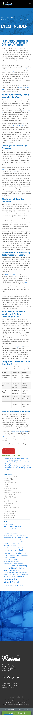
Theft (5, 509)
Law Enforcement (20, 545)
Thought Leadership (10, 511)
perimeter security (23, 555)
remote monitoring (19, 566)
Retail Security (16, 570)
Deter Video (7, 496)
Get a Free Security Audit (8, 451)
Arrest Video (7, 479)
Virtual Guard (8, 517)
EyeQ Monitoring (9, 498)
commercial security (20, 535)
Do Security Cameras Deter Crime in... (16, 702)
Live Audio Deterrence (9, 547)
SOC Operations (7, 574)
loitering (4, 169)
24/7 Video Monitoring (8, 524)
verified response (9, 576)
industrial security (15, 543)
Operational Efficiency (11, 555)
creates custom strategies (20, 431)
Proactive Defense (9, 557)
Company (7, 490)
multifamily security (10, 553)
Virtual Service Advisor (13, 585)
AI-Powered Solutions (11, 529)
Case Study (7, 486)
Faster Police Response (9, 541)
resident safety (8, 570)
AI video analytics (24, 529)
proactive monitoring (11, 559)
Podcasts (6, 505)
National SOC (21, 553)
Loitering (6, 500)
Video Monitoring (9, 515)
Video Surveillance (12, 579)
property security (19, 563)
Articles (6, 480)
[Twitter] (13, 677)
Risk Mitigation (9, 572)
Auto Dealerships (9, 482)
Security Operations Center (21, 572)
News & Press (7, 504)
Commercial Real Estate (9, 535)
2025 (7, 17)
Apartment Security (9, 477)
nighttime (14, 171)
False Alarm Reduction (19, 540)
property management (9, 563)
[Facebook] (8, 677)
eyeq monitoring (20, 537)
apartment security (8, 531)
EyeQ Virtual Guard (8, 540)
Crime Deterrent (8, 494)
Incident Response (8, 543)
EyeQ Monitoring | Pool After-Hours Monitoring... (16, 705)
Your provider (18, 347)
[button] (30, 3)
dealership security (7, 537)
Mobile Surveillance (9, 502)
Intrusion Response (10, 545)
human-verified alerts (19, 541)
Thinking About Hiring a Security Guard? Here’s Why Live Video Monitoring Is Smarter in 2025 (18, 467)
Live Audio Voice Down (20, 547)
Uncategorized (8, 513)
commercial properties (10, 488)
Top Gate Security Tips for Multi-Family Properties (16, 700)
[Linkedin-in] (4, 677)
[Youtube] (18, 677)
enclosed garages (18, 125)
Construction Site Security (11, 492)
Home (2, 17)
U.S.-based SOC (24, 574)
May (12, 17)
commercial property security (14, 533)
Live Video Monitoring (14, 550)
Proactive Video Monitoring (11, 561)
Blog (16, 17)
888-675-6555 (6, 670)
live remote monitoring (11, 274)
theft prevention (15, 574)
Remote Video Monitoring (11, 507)
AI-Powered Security (12, 526)
